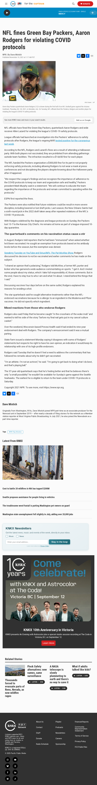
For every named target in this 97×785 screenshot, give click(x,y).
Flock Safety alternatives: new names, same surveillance (37, 671)
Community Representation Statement (81, 729)
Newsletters (60, 733)
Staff (38, 733)
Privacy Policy (44, 546)
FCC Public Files (81, 747)
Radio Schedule (42, 744)
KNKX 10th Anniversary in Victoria (48, 630)
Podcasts (59, 727)
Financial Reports (82, 722)
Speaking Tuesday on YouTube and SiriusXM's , (39, 253)
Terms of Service (82, 736)
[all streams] (93, 13)
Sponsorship (61, 744)
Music (11, 536)
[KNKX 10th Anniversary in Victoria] (48, 589)
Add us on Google (83, 120)
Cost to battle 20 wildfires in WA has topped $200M (26, 488)
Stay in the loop (59, 542)
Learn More (48, 643)
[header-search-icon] (73, 4)
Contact (39, 727)
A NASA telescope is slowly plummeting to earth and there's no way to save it (59, 674)
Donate (86, 4)
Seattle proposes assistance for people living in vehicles (29, 497)
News (21, 536)
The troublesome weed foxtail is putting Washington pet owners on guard (36, 505)
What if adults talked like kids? (81, 668)
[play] (7, 12)
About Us (39, 722)
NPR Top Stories (15, 432)
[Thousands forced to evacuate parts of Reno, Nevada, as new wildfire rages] (15, 670)
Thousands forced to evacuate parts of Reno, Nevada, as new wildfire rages (15, 688)
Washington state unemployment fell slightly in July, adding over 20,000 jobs (38, 514)
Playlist (58, 722)
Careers (59, 739)
